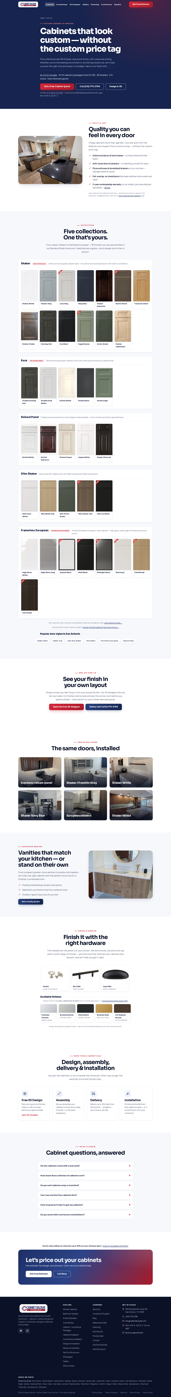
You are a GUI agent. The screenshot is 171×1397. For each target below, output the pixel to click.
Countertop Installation (72, 1339)
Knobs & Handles (70, 1318)
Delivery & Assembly (71, 1348)
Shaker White (42, 641)
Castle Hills (100, 1381)
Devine (121, 1381)
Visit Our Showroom (71, 1352)
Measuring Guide (100, 1323)
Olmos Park (85, 1384)
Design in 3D (115, 86)
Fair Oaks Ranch (131, 1381)
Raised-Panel (128, 641)
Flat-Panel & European (109, 641)
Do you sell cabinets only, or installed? (59, 1185)
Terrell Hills (22, 1387)
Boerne (74, 1381)
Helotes (26, 1384)
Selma (115, 1384)
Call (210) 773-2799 (90, 86)
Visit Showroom (99, 1349)
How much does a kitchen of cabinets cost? (62, 1175)
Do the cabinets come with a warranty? (60, 1166)
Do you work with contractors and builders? (62, 1214)
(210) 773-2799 (57, 93)
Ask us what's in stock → (113, 623)
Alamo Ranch (59, 1381)
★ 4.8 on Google (48, 75)
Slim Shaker (91, 641)
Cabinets (50, 4)
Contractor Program (101, 1314)
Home (42, 18)
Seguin (109, 1384)
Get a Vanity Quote (31, 902)
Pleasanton (94, 1384)
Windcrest (42, 1387)
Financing (95, 4)
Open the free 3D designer (66, 707)
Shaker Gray (57, 641)
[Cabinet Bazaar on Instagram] (27, 1330)
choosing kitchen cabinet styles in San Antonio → (101, 627)
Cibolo (108, 1381)
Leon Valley (57, 1384)
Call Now (62, 1274)
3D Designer (75, 4)
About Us (96, 1309)
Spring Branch (134, 1384)
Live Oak (65, 1384)
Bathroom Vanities (70, 1314)
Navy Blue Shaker (74, 641)
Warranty (123, 1392)
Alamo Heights (47, 1381)
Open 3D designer (30, 1115)
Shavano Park (123, 1384)
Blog (94, 1318)
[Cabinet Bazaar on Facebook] (20, 1330)
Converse (114, 1381)
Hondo (44, 1384)
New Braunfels (74, 1384)
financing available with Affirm (115, 1246)
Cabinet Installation (71, 1335)
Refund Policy (135, 1392)
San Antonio (98, 1331)
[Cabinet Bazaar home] (32, 1308)
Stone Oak (144, 1384)
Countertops (61, 4)
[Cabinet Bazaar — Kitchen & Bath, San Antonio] (28, 4)
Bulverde (81, 1381)
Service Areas (68, 1366)
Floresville (142, 1381)
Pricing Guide (98, 1336)
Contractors (106, 4)
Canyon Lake (90, 1381)
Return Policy (148, 1392)
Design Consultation (71, 1343)
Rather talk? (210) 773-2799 (103, 707)
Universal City (32, 1387)
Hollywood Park (35, 1384)
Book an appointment (134, 1333)
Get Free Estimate (140, 4)
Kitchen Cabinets (70, 1309)
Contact (96, 1340)
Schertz (102, 1384)
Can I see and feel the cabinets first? (58, 1195)
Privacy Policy (97, 1392)
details (107, 187)
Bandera (68, 1381)
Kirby (50, 1384)
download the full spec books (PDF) (115, 1001)
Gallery (85, 4)
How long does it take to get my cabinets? (61, 1205)
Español (117, 4)
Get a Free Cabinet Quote (57, 86)
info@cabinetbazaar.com (135, 1321)
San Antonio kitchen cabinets (129, 196)
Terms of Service (111, 1392)
